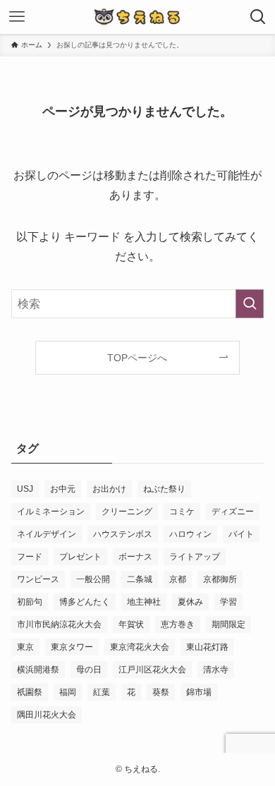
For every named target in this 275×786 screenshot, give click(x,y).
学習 (228, 602)
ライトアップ (194, 557)
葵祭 (160, 692)
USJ (25, 489)
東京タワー (72, 647)
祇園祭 (29, 692)
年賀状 (131, 624)
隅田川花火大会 (46, 715)
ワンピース (38, 579)
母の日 (89, 670)
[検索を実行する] (250, 303)
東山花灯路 (207, 647)
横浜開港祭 (38, 670)
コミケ (182, 511)
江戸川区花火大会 (152, 670)
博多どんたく (84, 602)
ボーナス (135, 557)
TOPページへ (137, 357)
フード (29, 557)
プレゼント (80, 557)
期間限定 (228, 624)
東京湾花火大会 (139, 647)
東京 (25, 647)
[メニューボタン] (17, 17)
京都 (177, 579)
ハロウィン (190, 534)
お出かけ (109, 489)
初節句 (29, 602)
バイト (241, 534)
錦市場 (199, 692)
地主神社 (144, 602)
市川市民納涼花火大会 (59, 624)
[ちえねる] (137, 17)
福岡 (67, 692)
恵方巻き (178, 624)
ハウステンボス (122, 534)
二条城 (139, 579)
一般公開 (93, 579)
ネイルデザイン (46, 534)
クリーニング (127, 511)
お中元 (62, 489)
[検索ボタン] (258, 17)
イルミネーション (51, 511)
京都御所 (220, 579)
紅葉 (101, 692)
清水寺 (215, 670)
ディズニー (233, 511)
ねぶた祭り (164, 489)
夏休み (190, 602)
